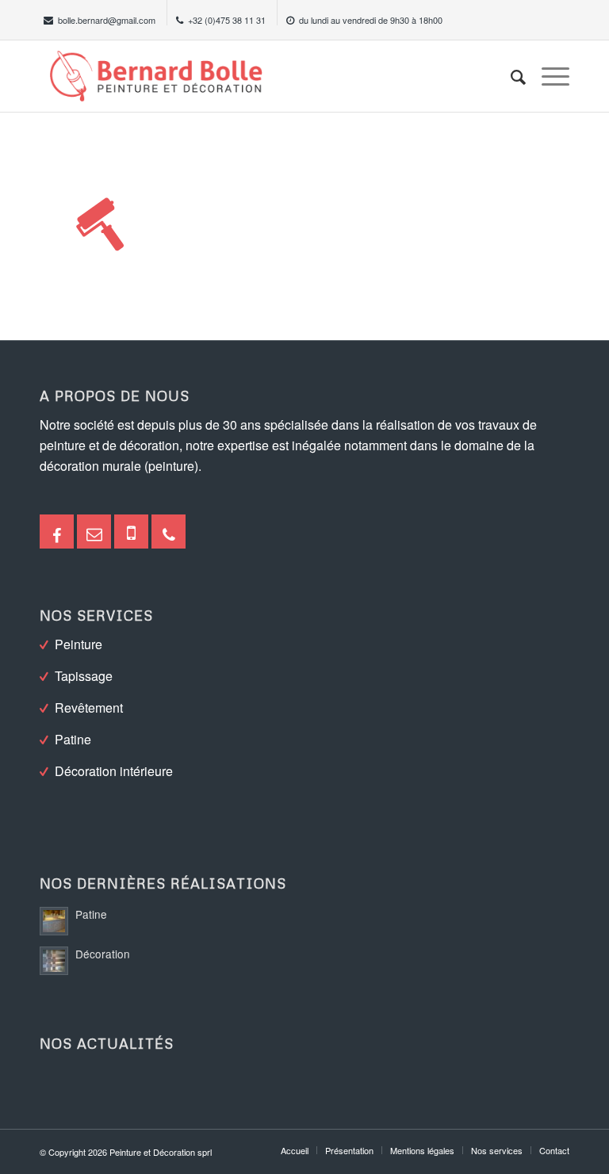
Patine (73, 739)
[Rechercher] (510, 76)
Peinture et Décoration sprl (160, 1151)
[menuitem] (510, 76)
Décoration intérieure (114, 771)
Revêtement (89, 707)
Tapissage (84, 676)
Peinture (78, 644)
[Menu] (547, 76)
